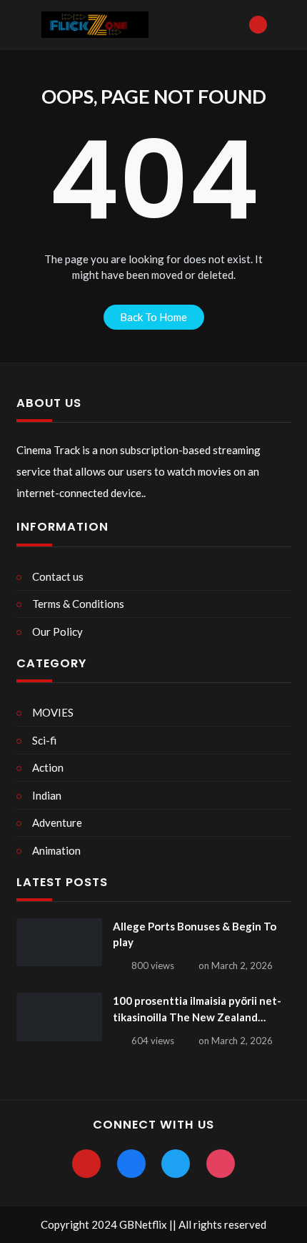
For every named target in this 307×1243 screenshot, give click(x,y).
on (235, 965)
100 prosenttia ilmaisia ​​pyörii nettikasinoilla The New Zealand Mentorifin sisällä (197, 1009)
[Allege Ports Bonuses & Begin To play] (59, 942)
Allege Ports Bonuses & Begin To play (194, 934)
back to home (153, 316)
